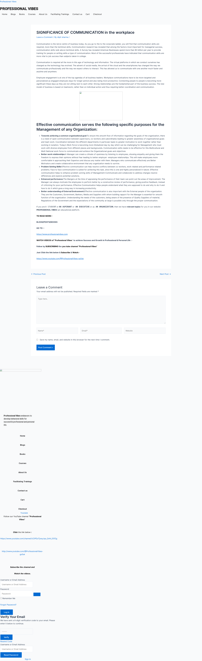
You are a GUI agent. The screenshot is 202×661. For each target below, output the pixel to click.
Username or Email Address (12, 580)
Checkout (97, 14)
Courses (31, 14)
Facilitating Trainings (60, 14)
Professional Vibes (8, 1)
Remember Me (8, 598)
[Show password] (36, 594)
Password (4, 589)
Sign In (28, 659)
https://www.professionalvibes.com (52, 234)
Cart (88, 14)
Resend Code (6, 641)
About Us (43, 14)
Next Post (165, 274)
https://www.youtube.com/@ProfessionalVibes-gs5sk (60, 258)
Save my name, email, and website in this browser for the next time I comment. (75, 340)
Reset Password (11, 655)
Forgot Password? (8, 605)
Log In (6, 612)
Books (22, 14)
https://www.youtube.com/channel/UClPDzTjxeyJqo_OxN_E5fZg (28, 538)
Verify (6, 637)
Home (4, 14)
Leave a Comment (44, 37)
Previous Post (38, 274)
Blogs (13, 14)
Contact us (77, 14)
